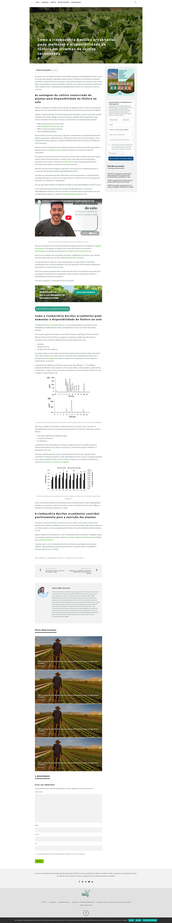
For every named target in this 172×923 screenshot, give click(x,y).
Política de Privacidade (149, 920)
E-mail (37, 834)
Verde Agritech (76, 2)
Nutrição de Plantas (51, 58)
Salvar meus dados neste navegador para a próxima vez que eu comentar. (61, 854)
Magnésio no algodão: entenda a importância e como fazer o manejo (80, 572)
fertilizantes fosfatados (76, 258)
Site (36, 843)
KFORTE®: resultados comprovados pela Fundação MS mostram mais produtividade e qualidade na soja (120, 175)
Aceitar (131, 920)
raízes (49, 450)
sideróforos (86, 537)
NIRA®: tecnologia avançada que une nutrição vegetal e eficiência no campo (120, 186)
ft (64, 558)
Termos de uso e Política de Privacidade (114, 902)
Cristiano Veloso (43, 58)
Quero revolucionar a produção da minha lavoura (52, 309)
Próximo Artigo (86, 568)
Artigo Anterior (51, 568)
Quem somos (64, 902)
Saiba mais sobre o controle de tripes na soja (55, 571)
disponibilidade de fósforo (55, 558)
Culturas (53, 2)
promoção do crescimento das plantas (56, 462)
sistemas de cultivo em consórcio (75, 558)
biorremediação (40, 251)
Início (37, 2)
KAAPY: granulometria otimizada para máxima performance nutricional (120, 181)
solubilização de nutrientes (77, 251)
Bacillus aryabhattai (40, 558)
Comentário (39, 791)
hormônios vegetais (74, 537)
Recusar (138, 920)
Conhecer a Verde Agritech (83, 902)
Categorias (45, 2)
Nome (37, 825)
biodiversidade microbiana (73, 194)
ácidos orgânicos (50, 358)
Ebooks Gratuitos (63, 2)
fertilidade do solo (54, 150)
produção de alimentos (49, 126)
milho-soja (67, 162)
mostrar (54, 70)
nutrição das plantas (46, 540)
